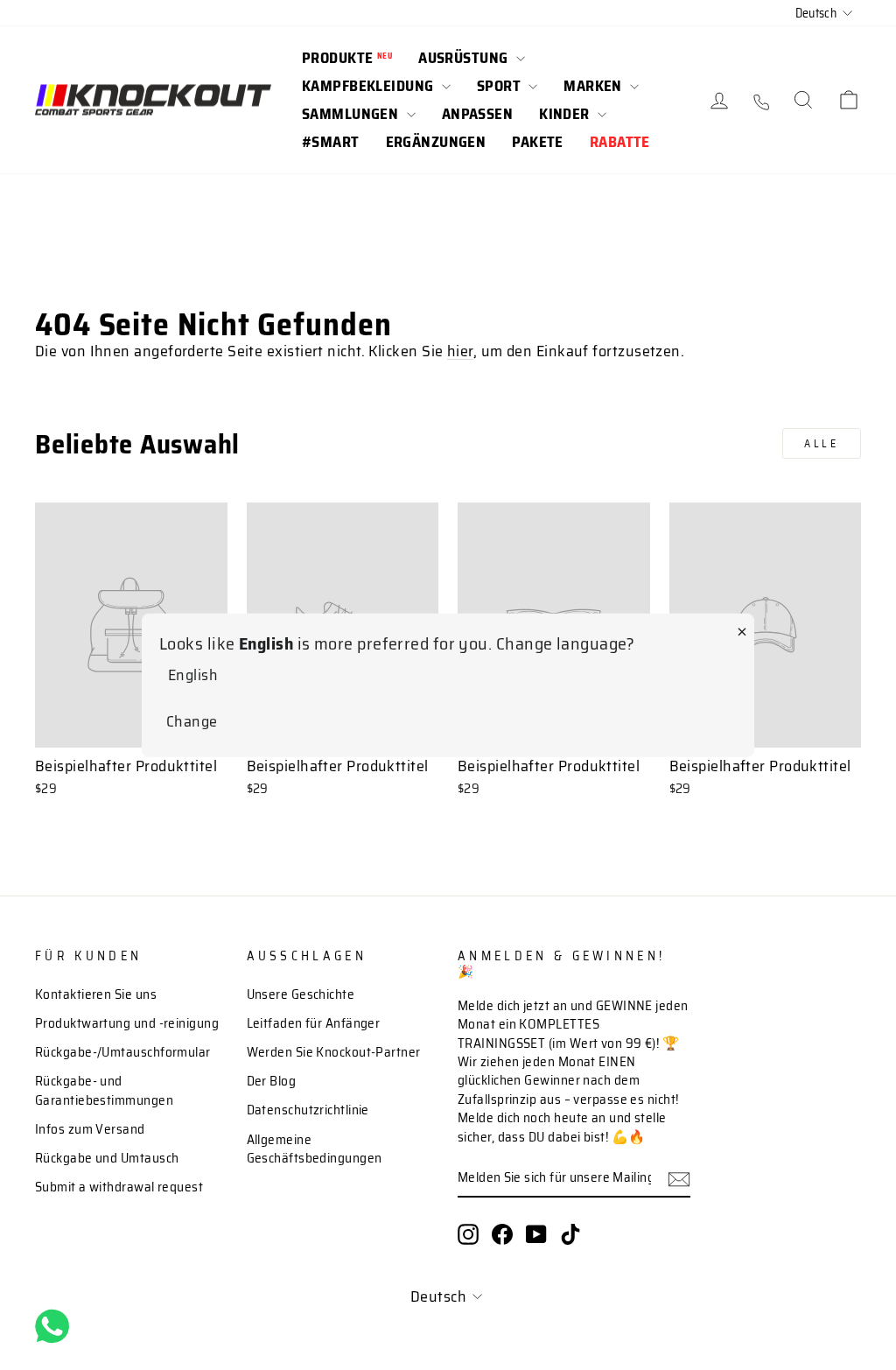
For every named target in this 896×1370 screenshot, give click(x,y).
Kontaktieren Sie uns (96, 994)
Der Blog (272, 1081)
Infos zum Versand (90, 1129)
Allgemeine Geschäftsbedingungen (314, 1149)
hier (460, 351)
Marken (595, 85)
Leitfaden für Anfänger (314, 1023)
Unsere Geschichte (301, 994)
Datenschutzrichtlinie (308, 1110)
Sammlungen (352, 113)
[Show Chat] (56, 1326)
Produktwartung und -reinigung (127, 1023)
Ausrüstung (465, 57)
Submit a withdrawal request (119, 1187)
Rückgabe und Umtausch (106, 1158)
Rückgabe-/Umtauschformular (123, 1052)
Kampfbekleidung (370, 85)
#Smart (331, 141)
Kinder (566, 113)
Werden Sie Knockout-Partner (334, 1052)
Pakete (538, 141)
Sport (501, 85)
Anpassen (477, 113)
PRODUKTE (347, 57)
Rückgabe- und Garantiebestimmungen (104, 1090)
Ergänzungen (436, 141)
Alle (821, 443)
